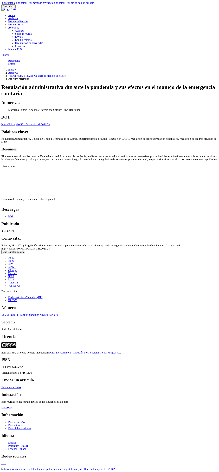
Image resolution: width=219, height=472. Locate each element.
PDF (10, 216)
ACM (11, 257)
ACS (11, 261)
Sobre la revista (23, 33)
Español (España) (17, 448)
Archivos (13, 18)
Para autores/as (16, 425)
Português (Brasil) (18, 445)
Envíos (19, 36)
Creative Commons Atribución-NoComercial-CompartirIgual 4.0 (85, 352)
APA (11, 264)
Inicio (11, 69)
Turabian (13, 282)
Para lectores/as (16, 422)
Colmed (19, 30)
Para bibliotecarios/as (19, 428)
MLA (11, 279)
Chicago (12, 270)
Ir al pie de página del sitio (80, 2)
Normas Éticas (16, 24)
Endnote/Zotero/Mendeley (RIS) (25, 297)
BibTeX (12, 300)
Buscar (5, 54)
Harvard (12, 273)
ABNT (12, 267)
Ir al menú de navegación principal (46, 2)
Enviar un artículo (11, 387)
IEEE (11, 276)
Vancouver (14, 285)
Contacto (20, 46)
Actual (11, 15)
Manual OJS (15, 49)
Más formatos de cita (13, 252)
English (12, 442)
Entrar (11, 63)
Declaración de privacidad (29, 42)
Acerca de (13, 27)
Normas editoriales (18, 21)
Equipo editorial (23, 39)
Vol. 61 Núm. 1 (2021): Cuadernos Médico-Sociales (36, 75)
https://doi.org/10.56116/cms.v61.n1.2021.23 (25, 124)
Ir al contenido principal (14, 2)
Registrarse (14, 60)
